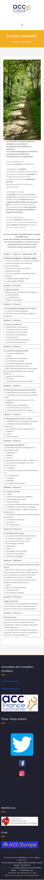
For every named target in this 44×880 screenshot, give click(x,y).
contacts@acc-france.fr (9, 681)
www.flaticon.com (26, 870)
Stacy (36, 857)
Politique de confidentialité (10, 688)
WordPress (23, 857)
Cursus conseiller (26, 42)
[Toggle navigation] (22, 25)
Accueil (14, 42)
